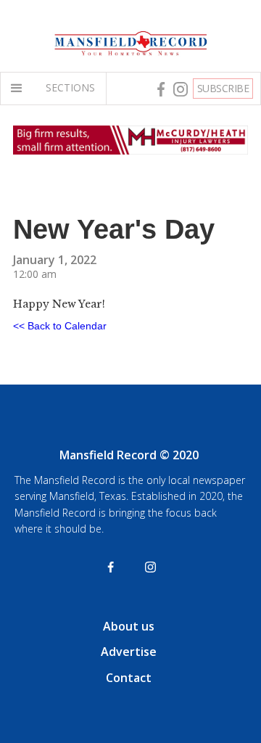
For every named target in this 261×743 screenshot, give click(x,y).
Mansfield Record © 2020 (129, 455)
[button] (19, 88)
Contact (129, 678)
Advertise (129, 652)
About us (128, 626)
